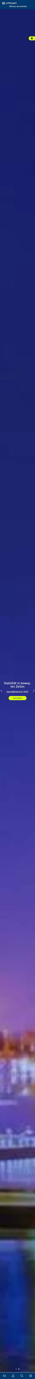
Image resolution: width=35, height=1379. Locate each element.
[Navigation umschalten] (30, 1376)
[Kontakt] (4, 1375)
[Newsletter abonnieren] (32, 38)
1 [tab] (16, 1369)
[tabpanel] (17, 690)
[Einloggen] (13, 1375)
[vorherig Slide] (1, 691)
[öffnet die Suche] (22, 1375)
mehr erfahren (17, 698)
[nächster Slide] (34, 691)
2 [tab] (19, 1369)
